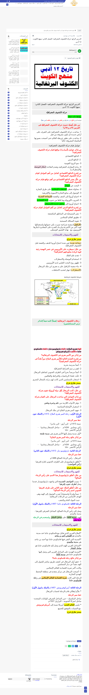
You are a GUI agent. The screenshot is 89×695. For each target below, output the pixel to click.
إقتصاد (17, 115)
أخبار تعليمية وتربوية (59, 3)
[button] (76, 646)
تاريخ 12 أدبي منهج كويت (68, 35)
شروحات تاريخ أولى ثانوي (17, 131)
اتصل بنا (45, 1)
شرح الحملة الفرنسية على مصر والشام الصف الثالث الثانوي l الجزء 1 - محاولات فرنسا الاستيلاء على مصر (13, 73)
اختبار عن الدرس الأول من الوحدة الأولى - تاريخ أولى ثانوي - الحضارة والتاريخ (13, 58)
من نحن (49, 1)
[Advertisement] (44, 17)
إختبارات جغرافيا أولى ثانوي (17, 105)
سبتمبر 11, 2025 (15, 55)
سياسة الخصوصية (61, 1)
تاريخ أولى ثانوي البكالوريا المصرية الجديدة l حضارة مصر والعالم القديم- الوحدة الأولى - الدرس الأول (13, 43)
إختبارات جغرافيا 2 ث (17, 103)
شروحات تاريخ (17, 128)
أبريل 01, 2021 (15, 70)
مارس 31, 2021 (15, 63)
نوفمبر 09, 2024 (15, 78)
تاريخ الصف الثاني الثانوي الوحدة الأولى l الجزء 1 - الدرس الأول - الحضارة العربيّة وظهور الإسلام (14, 50)
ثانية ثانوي (45, 3)
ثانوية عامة (51, 3)
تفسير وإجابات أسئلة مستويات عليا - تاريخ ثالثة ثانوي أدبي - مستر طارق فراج (58, 30)
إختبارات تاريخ (17, 95)
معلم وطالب (79, 674)
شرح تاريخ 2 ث (17, 123)
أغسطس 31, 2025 (14, 40)
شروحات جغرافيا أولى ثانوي (17, 136)
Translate (37, 680)
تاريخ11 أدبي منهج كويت (17, 121)
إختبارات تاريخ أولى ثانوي (17, 97)
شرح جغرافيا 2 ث (17, 126)
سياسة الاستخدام (54, 1)
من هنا (68, 120)
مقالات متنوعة (32, 3)
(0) (32, 44)
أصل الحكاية (25, 3)
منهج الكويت (19, 3)
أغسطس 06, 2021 (14, 47)
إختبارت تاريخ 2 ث (17, 108)
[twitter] (9, 1)
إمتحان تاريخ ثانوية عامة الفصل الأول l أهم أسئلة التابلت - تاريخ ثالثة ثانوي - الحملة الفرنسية (14, 81)
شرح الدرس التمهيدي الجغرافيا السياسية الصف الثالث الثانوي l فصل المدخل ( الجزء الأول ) (14, 66)
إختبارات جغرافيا (17, 100)
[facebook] (7, 1)
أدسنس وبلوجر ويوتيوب (58, 6)
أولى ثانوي (39, 3)
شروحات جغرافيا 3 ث (17, 134)
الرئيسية (78, 35)
